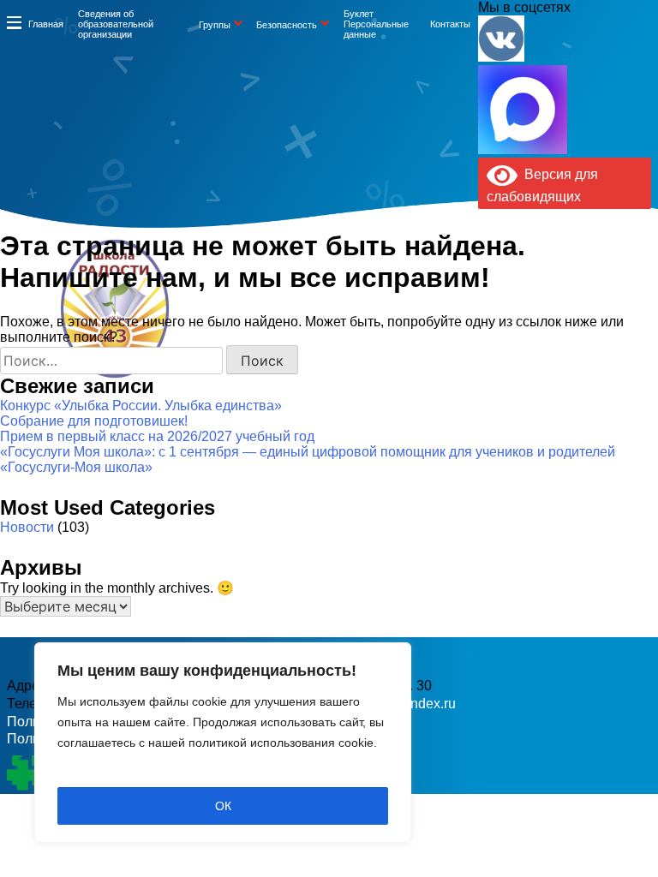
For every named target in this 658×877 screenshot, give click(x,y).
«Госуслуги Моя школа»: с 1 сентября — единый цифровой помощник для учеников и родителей (307, 451)
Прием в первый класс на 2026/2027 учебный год (157, 436)
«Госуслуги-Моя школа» (76, 467)
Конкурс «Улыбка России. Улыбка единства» (141, 405)
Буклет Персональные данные (376, 24)
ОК (223, 806)
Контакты (450, 24)
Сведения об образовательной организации (115, 24)
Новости (27, 527)
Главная (45, 24)
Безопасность (286, 25)
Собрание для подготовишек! (94, 421)
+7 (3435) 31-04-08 (284, 335)
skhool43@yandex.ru (464, 335)
